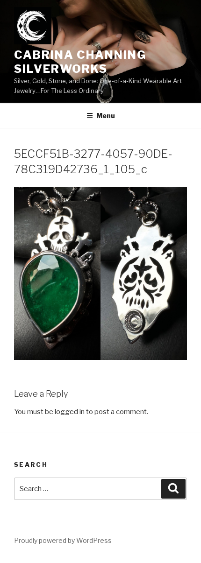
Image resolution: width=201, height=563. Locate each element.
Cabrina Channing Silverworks (80, 62)
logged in (70, 412)
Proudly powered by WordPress (63, 540)
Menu (105, 116)
